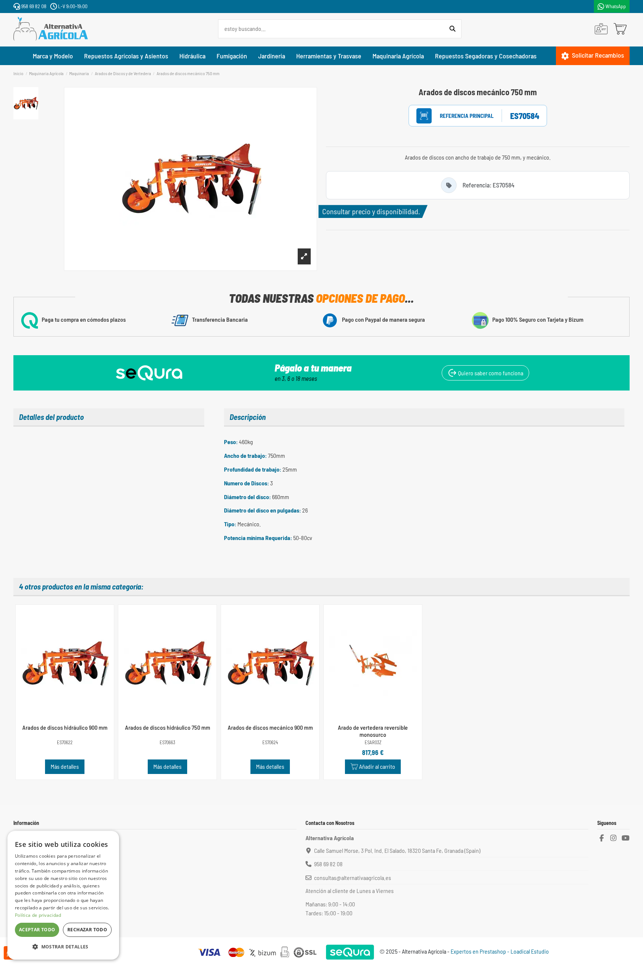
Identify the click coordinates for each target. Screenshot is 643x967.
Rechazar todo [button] (87, 929)
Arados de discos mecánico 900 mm (270, 727)
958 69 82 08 (33, 6)
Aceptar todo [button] (37, 929)
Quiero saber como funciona (490, 372)
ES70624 (270, 742)
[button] (63, 947)
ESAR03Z (373, 742)
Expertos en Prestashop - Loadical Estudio (500, 951)
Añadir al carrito (377, 766)
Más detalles (65, 766)
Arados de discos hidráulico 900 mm (65, 727)
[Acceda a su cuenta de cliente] (601, 28)
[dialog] (63, 895)
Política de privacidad (38, 915)
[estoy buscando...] (452, 29)
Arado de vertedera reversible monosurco (373, 731)
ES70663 (167, 742)
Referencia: (459, 115)
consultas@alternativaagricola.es (352, 877)
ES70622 (65, 742)
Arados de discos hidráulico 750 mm (167, 727)
